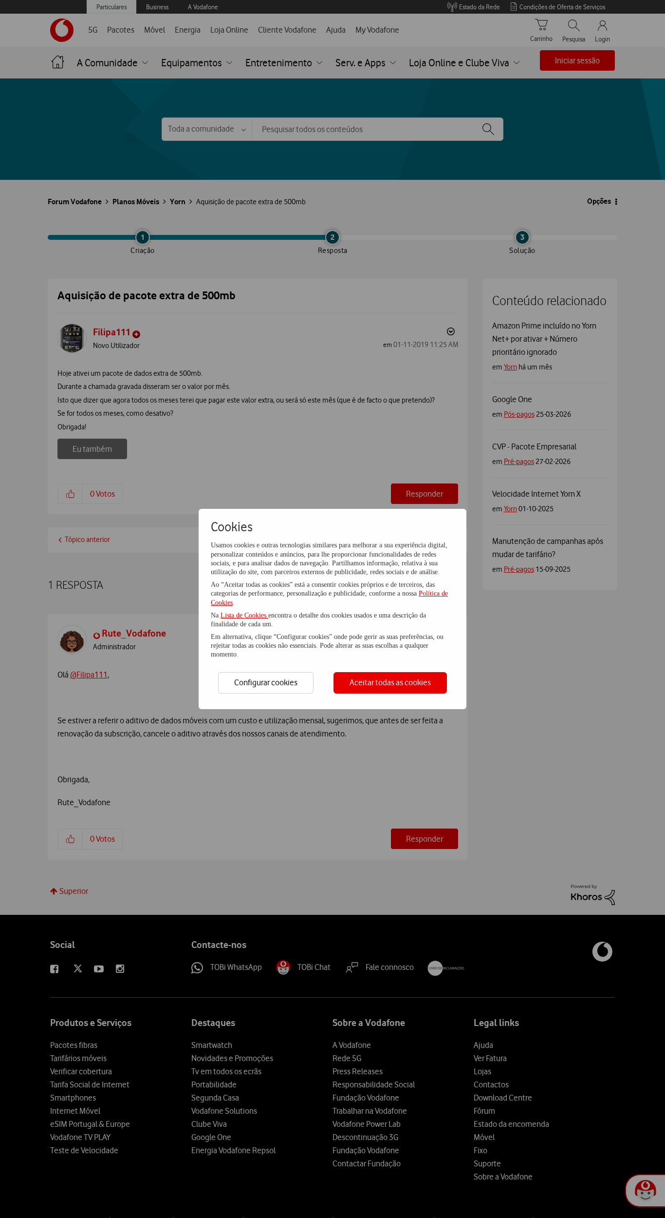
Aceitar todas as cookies (390, 682)
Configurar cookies (265, 682)
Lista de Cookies (244, 615)
